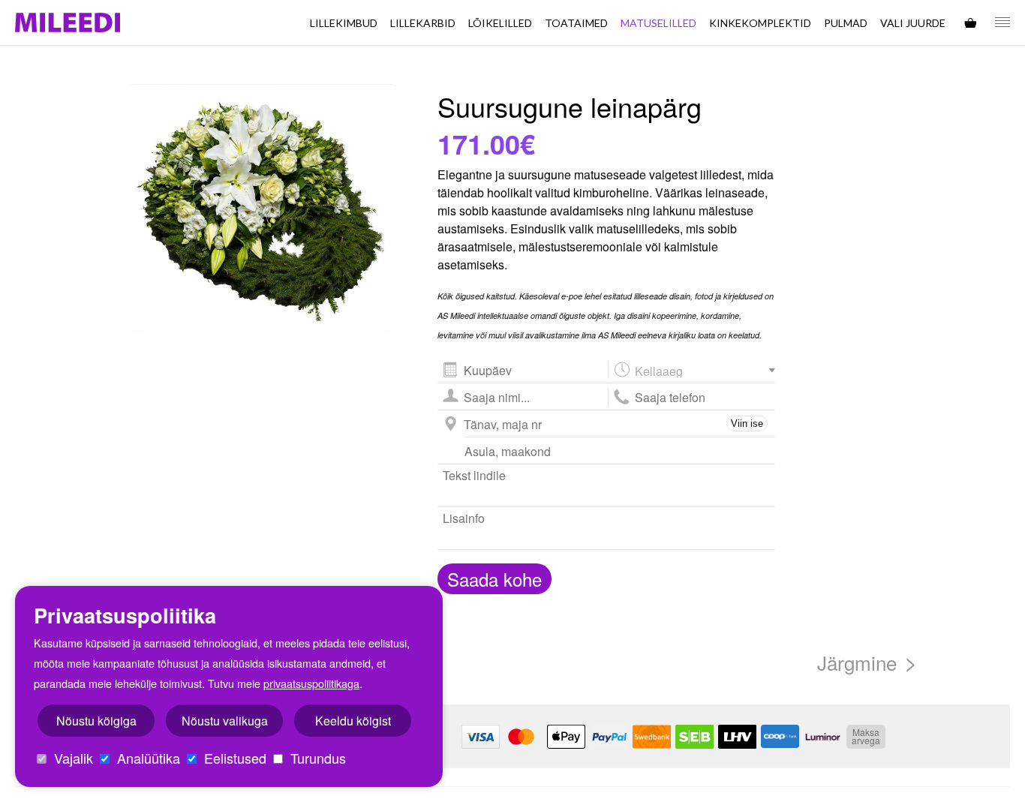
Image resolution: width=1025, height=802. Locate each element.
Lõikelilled (500, 23)
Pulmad (845, 23)
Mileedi (67, 23)
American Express (566, 737)
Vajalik (71, 757)
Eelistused (233, 757)
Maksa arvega (866, 735)
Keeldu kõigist (353, 720)
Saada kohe (494, 579)
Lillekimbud (343, 23)
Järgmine (857, 661)
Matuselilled (658, 23)
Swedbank (652, 737)
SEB (694, 737)
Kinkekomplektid (760, 23)
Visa (480, 737)
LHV (737, 737)
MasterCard (523, 737)
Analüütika (146, 757)
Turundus (316, 757)
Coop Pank (780, 737)
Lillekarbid (422, 23)
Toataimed (576, 23)
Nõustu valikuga (225, 720)
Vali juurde (912, 23)
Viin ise (747, 423)
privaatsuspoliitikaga (311, 683)
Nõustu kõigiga (96, 720)
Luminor (823, 737)
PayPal (609, 737)
